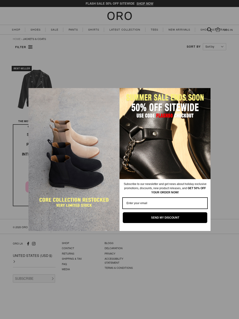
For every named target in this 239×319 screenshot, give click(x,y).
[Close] (205, 93)
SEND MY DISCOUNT (165, 217)
